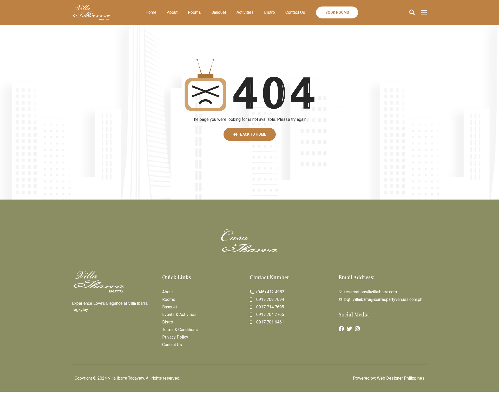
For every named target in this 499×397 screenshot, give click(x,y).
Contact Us (295, 12)
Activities (245, 12)
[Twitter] (349, 329)
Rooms (194, 12)
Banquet (218, 12)
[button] (412, 12)
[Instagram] (357, 329)
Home (151, 12)
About (172, 12)
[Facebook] (341, 329)
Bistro (269, 12)
